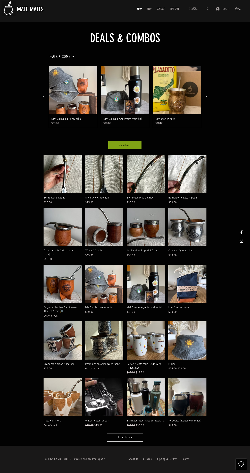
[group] (125, 97)
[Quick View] (63, 174)
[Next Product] (206, 97)
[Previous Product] (44, 97)
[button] (239, 8)
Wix (103, 459)
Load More (125, 437)
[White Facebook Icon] (241, 232)
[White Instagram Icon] (241, 240)
